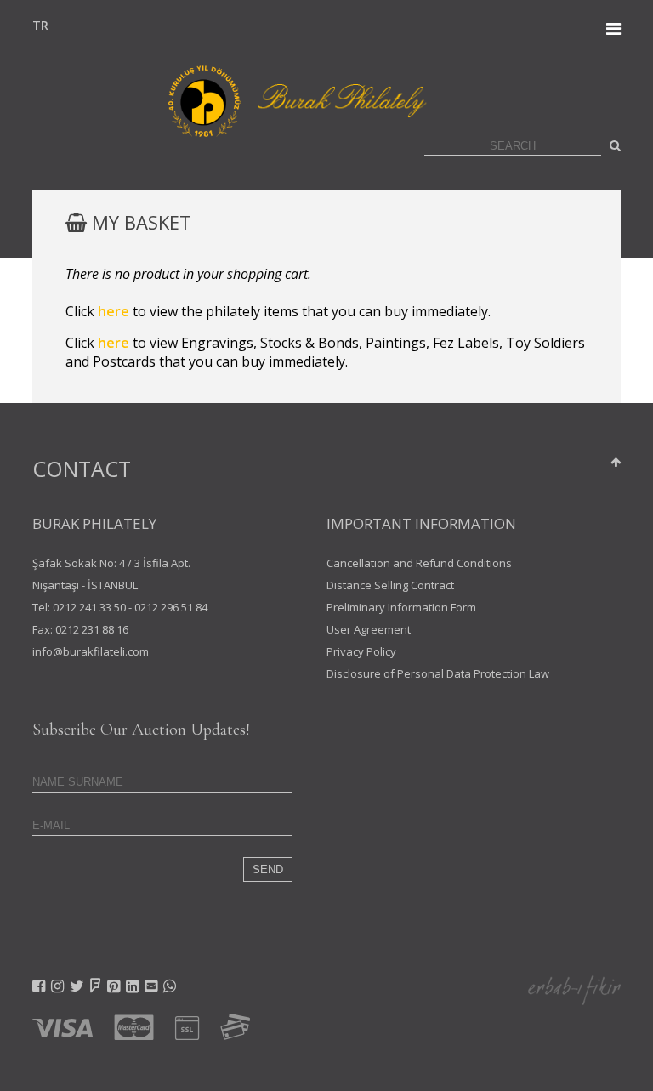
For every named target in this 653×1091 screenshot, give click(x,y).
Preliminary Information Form (401, 607)
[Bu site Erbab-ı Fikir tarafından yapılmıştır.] (574, 989)
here (113, 311)
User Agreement (368, 629)
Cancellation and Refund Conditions (419, 563)
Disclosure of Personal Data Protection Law (437, 673)
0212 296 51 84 (170, 607)
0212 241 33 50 (89, 607)
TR (36, 25)
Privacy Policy (361, 651)
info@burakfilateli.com (90, 651)
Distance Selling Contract (390, 585)
